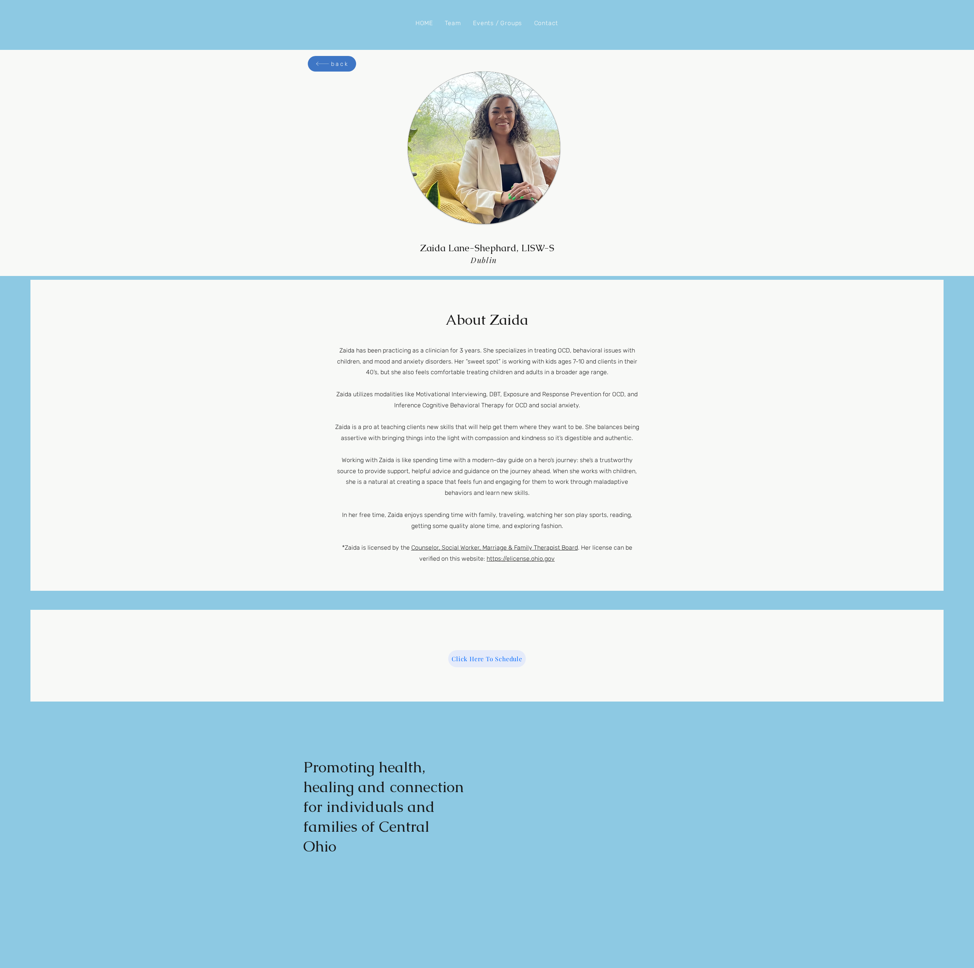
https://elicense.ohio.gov (521, 558)
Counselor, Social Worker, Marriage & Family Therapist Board (494, 547)
